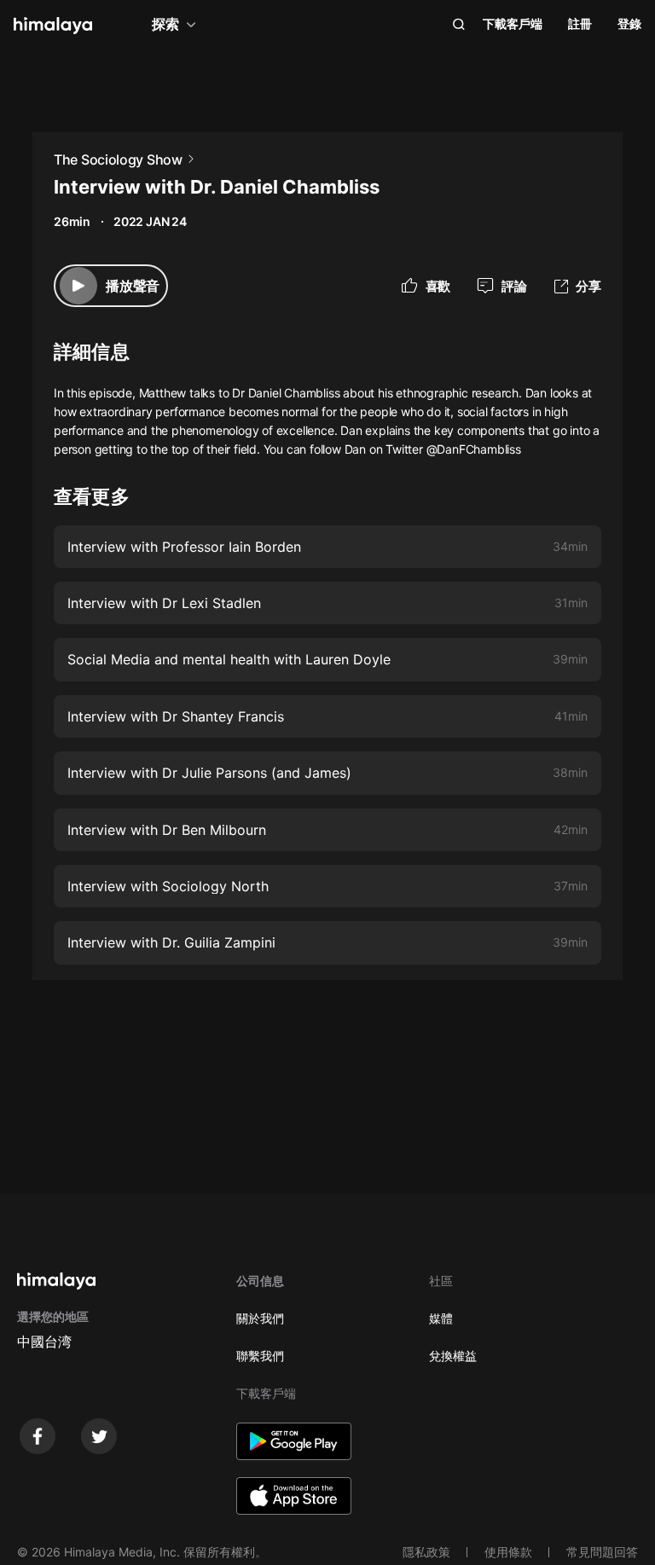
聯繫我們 (260, 1355)
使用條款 (508, 1552)
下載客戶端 (512, 23)
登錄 (629, 23)
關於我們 (260, 1318)
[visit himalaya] (53, 25)
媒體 (441, 1318)
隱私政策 (426, 1552)
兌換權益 (453, 1355)
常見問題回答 (602, 1552)
